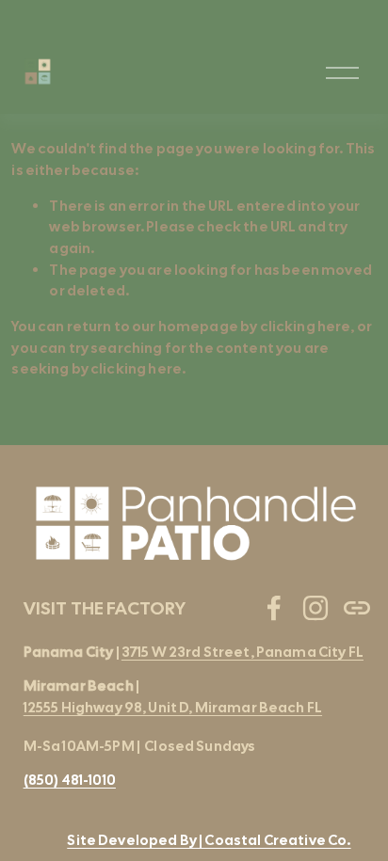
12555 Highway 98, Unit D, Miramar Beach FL (173, 707)
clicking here (305, 326)
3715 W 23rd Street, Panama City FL (242, 652)
